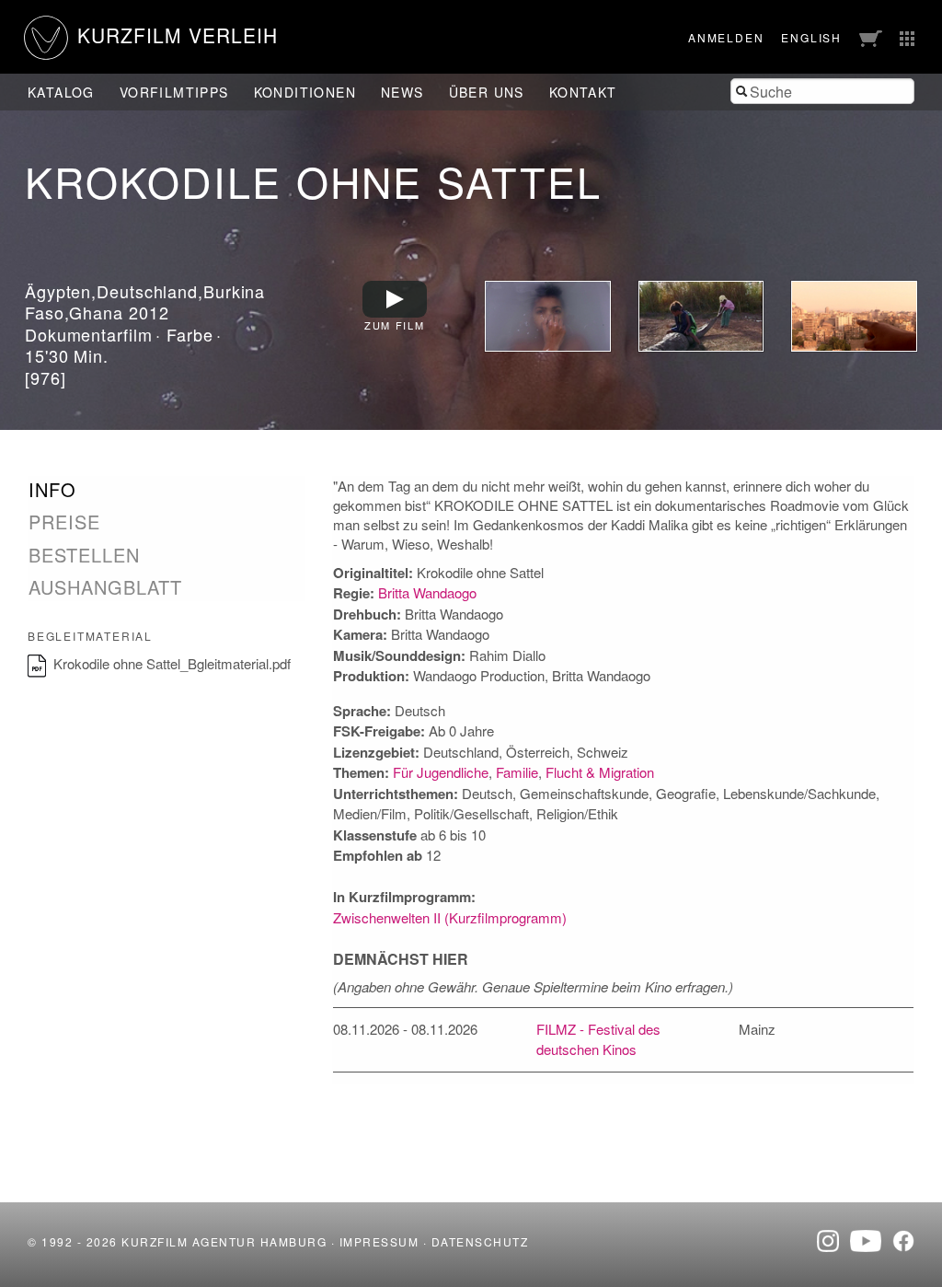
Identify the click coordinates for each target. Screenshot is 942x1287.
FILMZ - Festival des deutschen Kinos (598, 1039)
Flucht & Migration (600, 772)
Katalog (61, 92)
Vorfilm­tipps (174, 92)
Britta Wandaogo (427, 592)
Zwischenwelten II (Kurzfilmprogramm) (450, 917)
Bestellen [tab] (84, 555)
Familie (517, 772)
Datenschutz (480, 1241)
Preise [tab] (64, 522)
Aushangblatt (105, 587)
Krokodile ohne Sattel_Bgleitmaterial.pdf (172, 663)
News (402, 92)
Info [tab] (52, 490)
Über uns (486, 92)
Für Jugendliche (440, 772)
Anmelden (726, 37)
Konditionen (305, 92)
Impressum (379, 1241)
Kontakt (583, 92)
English (811, 37)
